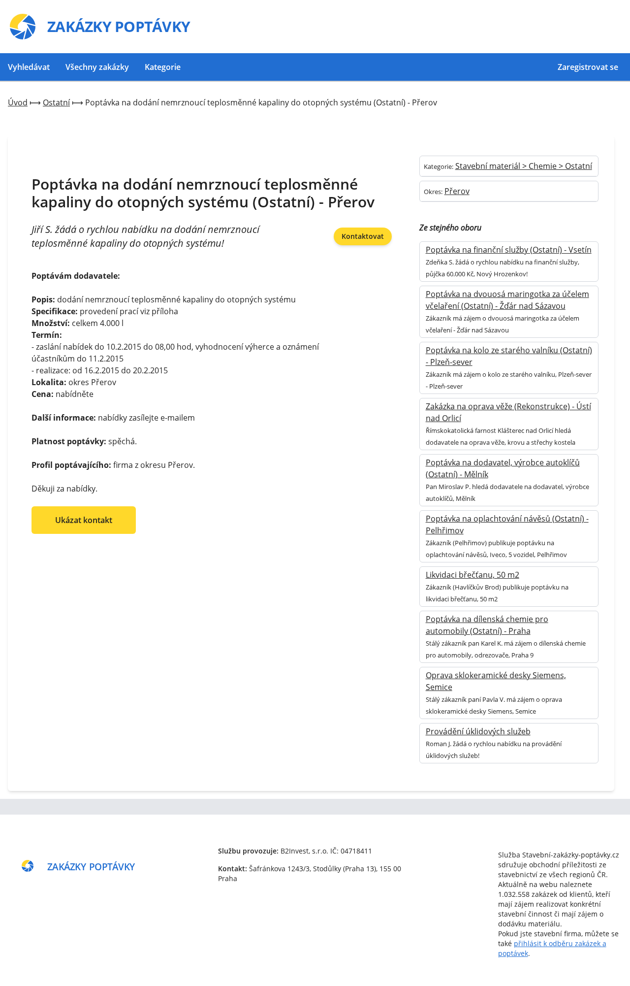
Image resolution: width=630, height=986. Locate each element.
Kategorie (163, 67)
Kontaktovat (363, 236)
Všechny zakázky (97, 67)
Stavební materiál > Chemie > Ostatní (523, 166)
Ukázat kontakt (83, 520)
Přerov (457, 191)
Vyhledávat (29, 67)
